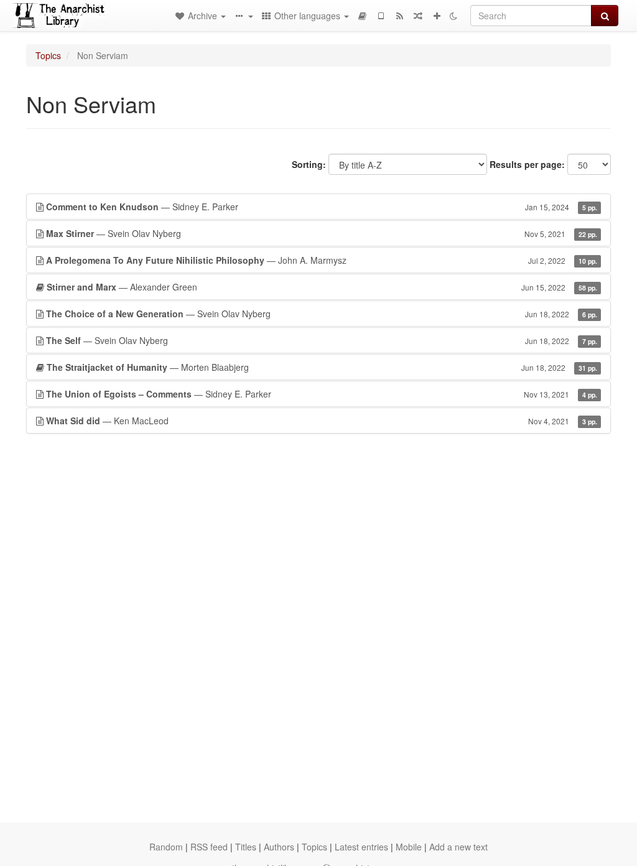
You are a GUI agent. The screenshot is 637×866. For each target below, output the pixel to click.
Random (166, 846)
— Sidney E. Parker (321, 206)
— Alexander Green (322, 287)
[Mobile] (380, 15)
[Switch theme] (453, 15)
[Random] (418, 15)
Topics (48, 55)
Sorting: (309, 164)
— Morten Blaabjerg (322, 367)
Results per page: (527, 164)
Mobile (409, 846)
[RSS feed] (399, 15)
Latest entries (361, 846)
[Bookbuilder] (362, 15)
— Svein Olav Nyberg (321, 233)
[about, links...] (243, 15)
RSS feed (209, 846)
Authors (279, 846)
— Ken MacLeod (321, 420)
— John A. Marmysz (321, 260)
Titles (245, 846)
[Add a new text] (436, 15)
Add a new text (458, 846)
